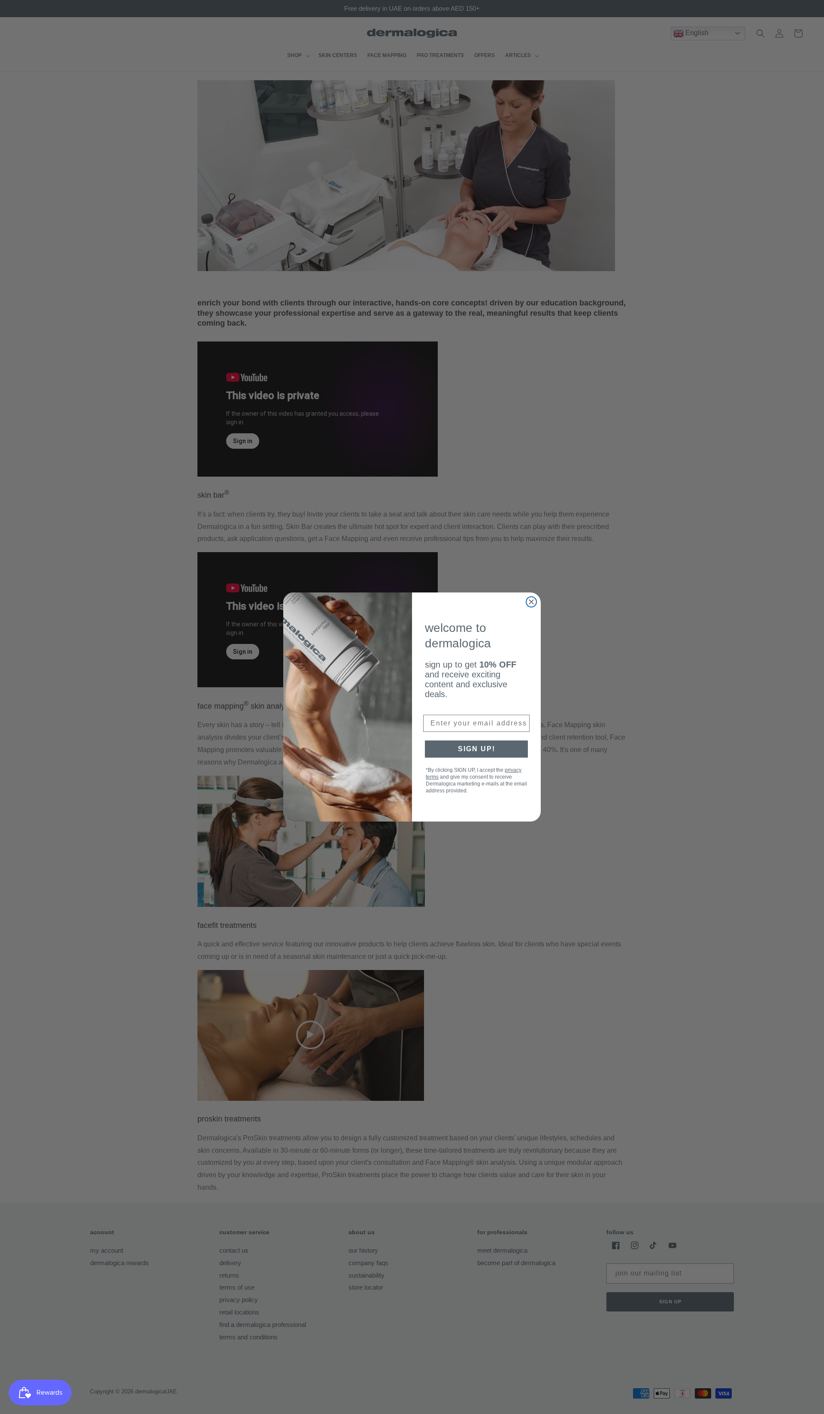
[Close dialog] (531, 602)
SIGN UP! (476, 748)
